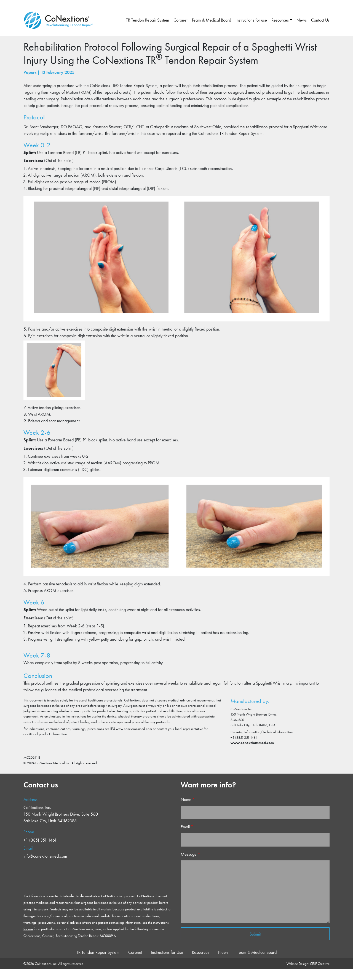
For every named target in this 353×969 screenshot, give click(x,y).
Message (190, 854)
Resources (280, 20)
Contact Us (320, 20)
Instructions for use (251, 20)
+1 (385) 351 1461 (40, 840)
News (301, 20)
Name (188, 799)
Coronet (180, 20)
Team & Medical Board (211, 20)
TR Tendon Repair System (147, 20)
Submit (255, 934)
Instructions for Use (167, 952)
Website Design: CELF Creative (308, 963)
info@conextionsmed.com (45, 856)
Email (187, 827)
